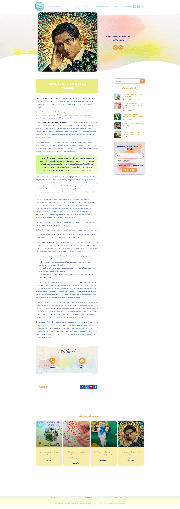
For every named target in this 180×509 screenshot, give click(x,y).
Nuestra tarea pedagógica (93, 6)
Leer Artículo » (127, 99)
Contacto (128, 6)
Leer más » (49, 460)
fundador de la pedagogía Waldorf (53, 122)
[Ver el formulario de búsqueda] (143, 6)
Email (82, 365)
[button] (82, 387)
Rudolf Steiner (41, 98)
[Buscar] (142, 81)
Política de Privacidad (87, 498)
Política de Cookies (121, 498)
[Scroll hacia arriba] (177, 494)
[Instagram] (138, 6)
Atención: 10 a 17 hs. (52, 365)
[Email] (82, 361)
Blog (121, 6)
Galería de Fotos (112, 6)
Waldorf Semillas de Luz (57, 6)
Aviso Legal (55, 498)
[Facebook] (134, 6)
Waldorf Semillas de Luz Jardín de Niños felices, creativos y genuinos (133, 106)
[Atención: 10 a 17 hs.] (52, 361)
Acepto (130, 165)
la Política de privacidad (133, 165)
